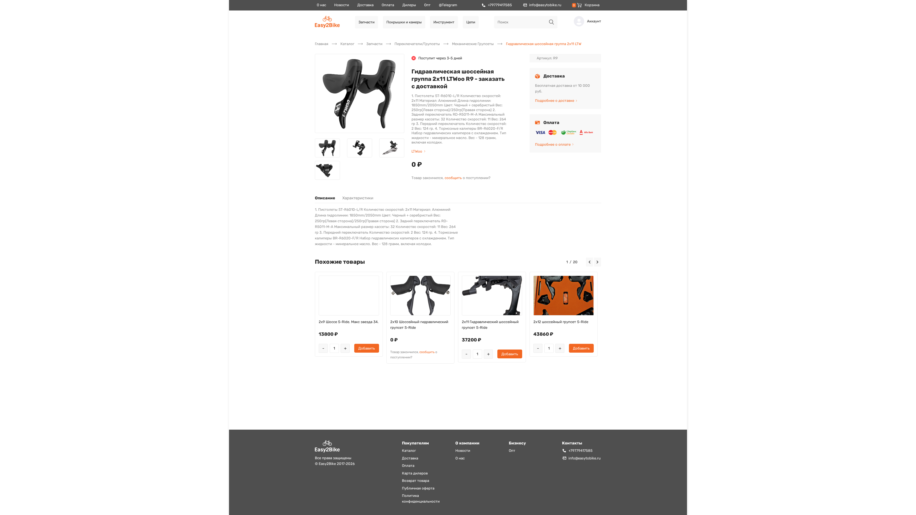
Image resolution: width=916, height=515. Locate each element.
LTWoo (416, 151)
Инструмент (443, 22)
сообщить (453, 178)
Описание (325, 198)
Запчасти (367, 22)
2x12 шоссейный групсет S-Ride (560, 322)
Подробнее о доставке (554, 100)
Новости (341, 5)
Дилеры (409, 5)
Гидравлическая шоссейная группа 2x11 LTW (543, 44)
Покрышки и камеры (404, 22)
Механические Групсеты (473, 44)
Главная (321, 44)
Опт (427, 5)
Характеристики (357, 198)
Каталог (347, 44)
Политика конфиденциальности (421, 499)
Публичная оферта (418, 488)
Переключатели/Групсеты (417, 44)
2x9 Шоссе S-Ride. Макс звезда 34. (349, 322)
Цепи (470, 22)
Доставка (365, 5)
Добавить (366, 348)
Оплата (388, 5)
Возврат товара (415, 481)
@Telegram (448, 5)
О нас (321, 5)
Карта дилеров (415, 473)
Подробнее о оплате (553, 144)
